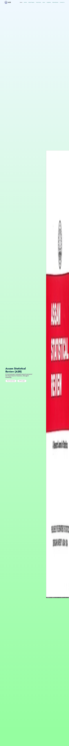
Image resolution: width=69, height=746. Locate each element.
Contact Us (62, 2)
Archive (25, 2)
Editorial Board (55, 2)
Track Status (38, 2)
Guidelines (49, 2)
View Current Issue (11, 380)
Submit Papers (31, 2)
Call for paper (22, 380)
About (44, 2)
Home (21, 2)
